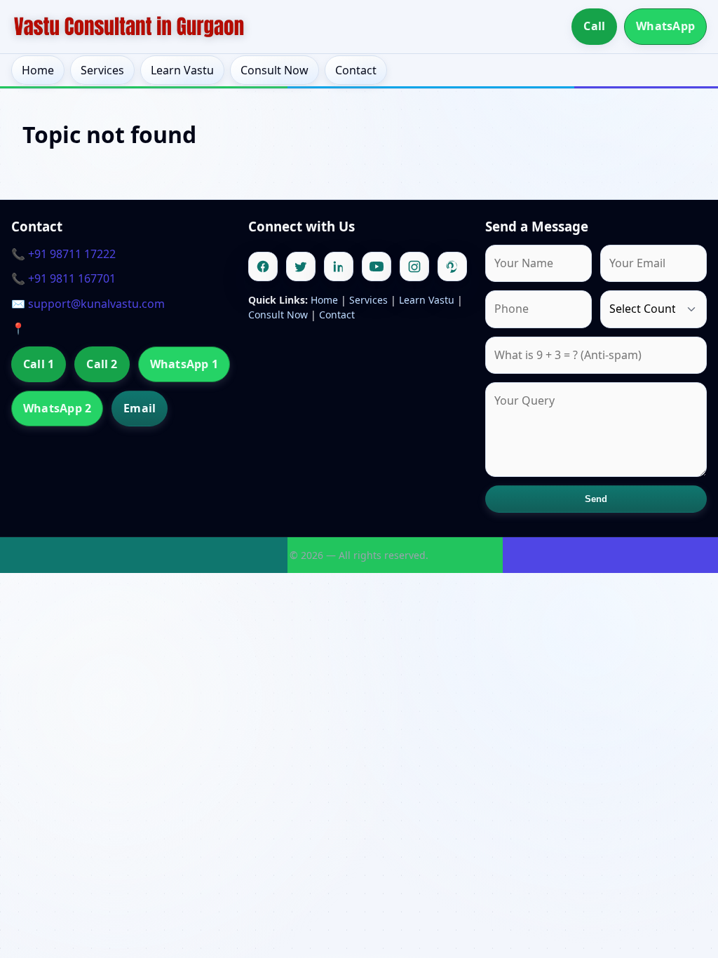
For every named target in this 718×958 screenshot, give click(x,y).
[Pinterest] (452, 266)
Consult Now (275, 70)
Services (102, 70)
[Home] (129, 26)
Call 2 (101, 364)
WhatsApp (665, 26)
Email (139, 408)
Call (594, 26)
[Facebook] (263, 266)
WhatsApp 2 (57, 408)
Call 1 (38, 364)
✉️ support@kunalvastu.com (88, 303)
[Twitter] (301, 266)
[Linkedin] (338, 266)
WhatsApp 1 (184, 364)
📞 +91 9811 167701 (63, 278)
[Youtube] (376, 266)
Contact (356, 70)
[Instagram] (414, 266)
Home (38, 70)
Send (596, 499)
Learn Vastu (182, 70)
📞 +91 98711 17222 (63, 254)
